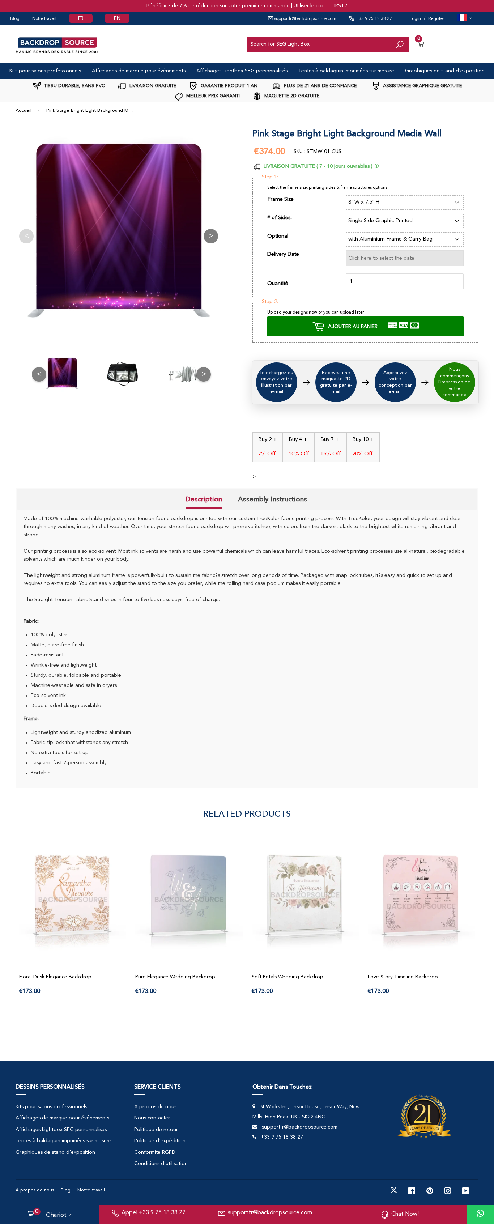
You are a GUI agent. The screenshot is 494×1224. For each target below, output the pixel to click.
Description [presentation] (204, 499)
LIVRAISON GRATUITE (152, 86)
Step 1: (270, 177)
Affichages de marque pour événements (139, 70)
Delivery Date (283, 254)
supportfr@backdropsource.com (304, 19)
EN (117, 18)
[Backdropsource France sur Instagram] (447, 1190)
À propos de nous (155, 1106)
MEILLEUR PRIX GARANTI (212, 96)
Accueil (23, 110)
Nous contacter (152, 1118)
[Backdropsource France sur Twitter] (393, 1190)
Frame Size (280, 199)
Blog (15, 19)
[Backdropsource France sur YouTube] (465, 1190)
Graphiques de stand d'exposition (445, 70)
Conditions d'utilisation (161, 1163)
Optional (277, 236)
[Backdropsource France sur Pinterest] (430, 1190)
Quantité (277, 283)
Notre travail (44, 19)
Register (436, 19)
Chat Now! (405, 1214)
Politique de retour (156, 1129)
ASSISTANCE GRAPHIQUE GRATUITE (422, 86)
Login (415, 19)
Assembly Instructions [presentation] (272, 499)
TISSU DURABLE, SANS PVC (74, 86)
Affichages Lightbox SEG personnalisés (242, 70)
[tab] (203, 500)
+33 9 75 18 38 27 (373, 19)
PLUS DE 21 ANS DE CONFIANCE (319, 86)
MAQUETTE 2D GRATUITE (291, 96)
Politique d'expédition (160, 1140)
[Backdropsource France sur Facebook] (412, 1190)
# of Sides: (279, 218)
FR (81, 18)
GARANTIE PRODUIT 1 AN (228, 86)
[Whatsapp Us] (480, 1214)
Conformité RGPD (154, 1152)
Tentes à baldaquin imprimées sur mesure (346, 70)
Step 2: (270, 302)
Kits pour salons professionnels (45, 70)
